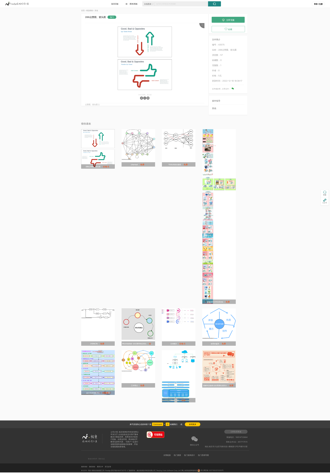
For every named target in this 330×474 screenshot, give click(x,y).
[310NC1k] (98, 313)
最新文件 (100, 467)
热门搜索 (177, 455)
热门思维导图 (203, 455)
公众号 (324, 201)
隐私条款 (92, 467)
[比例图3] (178, 316)
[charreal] (138, 144)
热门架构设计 (189, 455)
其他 (214, 108)
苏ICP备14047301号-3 (119, 470)
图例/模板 (131, 4)
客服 (324, 193)
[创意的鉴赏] (219, 323)
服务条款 (84, 467)
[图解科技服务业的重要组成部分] (219, 366)
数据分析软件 (92, 459)
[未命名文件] (178, 376)
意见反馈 (108, 467)
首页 (83, 10)
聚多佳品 (101, 459)
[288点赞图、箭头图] (98, 149)
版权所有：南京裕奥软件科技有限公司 (142, 470)
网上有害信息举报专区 (189, 470)
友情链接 (167, 455)
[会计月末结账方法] (98, 372)
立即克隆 (228, 20)
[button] (141, 98)
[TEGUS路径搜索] (178, 139)
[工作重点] (138, 361)
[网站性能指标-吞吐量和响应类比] (138, 324)
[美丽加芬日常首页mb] (219, 216)
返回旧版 (114, 4)
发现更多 (192, 424)
